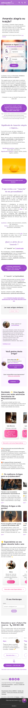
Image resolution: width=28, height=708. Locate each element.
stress (20, 209)
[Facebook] (10, 679)
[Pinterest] (18, 679)
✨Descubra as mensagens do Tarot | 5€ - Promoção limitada (11, 434)
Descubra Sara (10, 655)
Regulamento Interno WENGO (9, 690)
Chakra (23, 279)
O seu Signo (14, 49)
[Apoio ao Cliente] (22, 2)
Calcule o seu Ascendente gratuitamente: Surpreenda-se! (10, 492)
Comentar (13, 381)
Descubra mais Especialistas (13, 589)
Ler (2, 502)
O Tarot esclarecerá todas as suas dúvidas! (13, 181)
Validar (14, 65)
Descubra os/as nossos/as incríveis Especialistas (14, 669)
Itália (22, 697)
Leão (21, 233)
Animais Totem (14, 311)
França (17, 697)
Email (4, 603)
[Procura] (19, 2)
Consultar (10, 582)
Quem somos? (19, 682)
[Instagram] (13, 679)
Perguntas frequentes (7, 684)
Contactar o (13, 665)
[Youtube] (15, 679)
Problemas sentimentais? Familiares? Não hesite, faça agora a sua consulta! (13, 268)
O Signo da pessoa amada (17, 56)
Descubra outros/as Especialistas (13, 443)
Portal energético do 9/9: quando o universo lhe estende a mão (11, 524)
